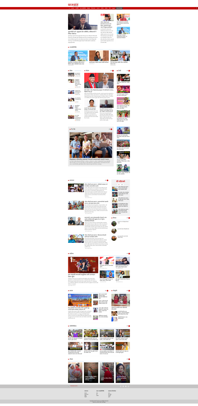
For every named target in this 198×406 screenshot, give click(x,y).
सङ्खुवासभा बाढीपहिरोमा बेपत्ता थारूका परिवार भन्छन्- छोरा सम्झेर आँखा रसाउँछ (78, 82)
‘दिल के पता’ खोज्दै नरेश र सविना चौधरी (123, 83)
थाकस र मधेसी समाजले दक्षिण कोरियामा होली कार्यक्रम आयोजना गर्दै (103, 302)
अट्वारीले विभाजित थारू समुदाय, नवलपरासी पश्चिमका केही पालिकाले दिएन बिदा (123, 313)
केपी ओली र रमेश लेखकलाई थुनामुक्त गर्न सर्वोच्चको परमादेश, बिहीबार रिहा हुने (99, 91)
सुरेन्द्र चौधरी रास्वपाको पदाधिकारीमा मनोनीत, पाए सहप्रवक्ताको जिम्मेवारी (122, 36)
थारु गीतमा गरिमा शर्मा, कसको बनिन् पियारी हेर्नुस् (123, 148)
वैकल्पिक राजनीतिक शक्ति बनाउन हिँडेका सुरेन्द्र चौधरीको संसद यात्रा (76, 63)
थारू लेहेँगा (109, 394)
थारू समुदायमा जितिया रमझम (77, 74)
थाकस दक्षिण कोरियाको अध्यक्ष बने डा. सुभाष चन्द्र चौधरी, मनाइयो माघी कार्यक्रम (103, 310)
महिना (122, 184)
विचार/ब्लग (93, 8)
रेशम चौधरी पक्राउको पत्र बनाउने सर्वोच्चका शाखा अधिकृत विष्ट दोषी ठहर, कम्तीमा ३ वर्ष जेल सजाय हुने (106, 110)
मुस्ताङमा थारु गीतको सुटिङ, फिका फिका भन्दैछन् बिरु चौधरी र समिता (123, 136)
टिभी (110, 8)
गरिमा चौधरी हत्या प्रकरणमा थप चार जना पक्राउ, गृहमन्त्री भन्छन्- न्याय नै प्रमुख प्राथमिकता (106, 24)
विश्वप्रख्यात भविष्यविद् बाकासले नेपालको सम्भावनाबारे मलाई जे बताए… (90, 159)
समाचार (72, 8)
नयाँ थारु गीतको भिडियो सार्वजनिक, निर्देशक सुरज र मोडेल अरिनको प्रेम (123, 161)
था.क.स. (98, 8)
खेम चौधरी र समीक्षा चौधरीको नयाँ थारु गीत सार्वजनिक (123, 173)
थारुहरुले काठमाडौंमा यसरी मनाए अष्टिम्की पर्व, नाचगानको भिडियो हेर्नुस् (91, 339)
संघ (96, 394)
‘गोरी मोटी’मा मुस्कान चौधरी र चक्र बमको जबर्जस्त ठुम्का (122, 94)
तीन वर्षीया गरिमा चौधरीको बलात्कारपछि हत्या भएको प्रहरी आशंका (123, 194)
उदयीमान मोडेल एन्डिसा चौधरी (106, 379)
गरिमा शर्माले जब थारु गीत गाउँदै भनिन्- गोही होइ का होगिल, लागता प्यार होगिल (123, 107)
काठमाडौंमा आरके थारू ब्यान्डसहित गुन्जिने (106, 266)
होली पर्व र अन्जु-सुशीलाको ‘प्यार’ (73, 379)
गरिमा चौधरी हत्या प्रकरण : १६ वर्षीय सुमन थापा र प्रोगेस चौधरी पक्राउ (123, 199)
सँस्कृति (85, 397)
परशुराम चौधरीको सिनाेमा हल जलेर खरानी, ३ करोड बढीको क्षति (106, 339)
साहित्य (106, 8)
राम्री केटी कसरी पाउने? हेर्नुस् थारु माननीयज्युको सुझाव (122, 351)
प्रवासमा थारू (86, 394)
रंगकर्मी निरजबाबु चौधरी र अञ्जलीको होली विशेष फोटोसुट (91, 378)
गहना (109, 393)
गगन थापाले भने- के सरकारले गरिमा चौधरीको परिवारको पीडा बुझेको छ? (123, 23)
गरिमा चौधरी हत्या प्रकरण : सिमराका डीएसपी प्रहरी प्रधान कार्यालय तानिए (95, 236)
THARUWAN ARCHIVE (73, 386)
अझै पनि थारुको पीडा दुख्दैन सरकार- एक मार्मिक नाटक (91, 351)
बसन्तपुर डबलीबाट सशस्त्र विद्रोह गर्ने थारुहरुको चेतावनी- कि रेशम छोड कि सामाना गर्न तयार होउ (107, 352)
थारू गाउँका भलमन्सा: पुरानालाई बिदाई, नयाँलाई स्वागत (78, 117)
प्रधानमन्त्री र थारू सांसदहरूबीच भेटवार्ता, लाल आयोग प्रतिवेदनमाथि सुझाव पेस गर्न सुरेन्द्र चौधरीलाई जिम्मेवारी (96, 219)
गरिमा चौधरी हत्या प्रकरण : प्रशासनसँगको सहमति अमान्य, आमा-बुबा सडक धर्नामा (96, 202)
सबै (111, 71)
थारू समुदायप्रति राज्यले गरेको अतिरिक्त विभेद (123, 237)
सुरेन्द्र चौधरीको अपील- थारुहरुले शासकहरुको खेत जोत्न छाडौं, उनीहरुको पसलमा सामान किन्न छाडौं (75, 352)
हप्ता (119, 184)
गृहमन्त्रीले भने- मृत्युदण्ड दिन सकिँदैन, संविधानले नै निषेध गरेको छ (82, 32)
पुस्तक (109, 397)
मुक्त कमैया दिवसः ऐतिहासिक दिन (123, 229)
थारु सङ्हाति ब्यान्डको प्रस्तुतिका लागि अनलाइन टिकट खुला (81, 275)
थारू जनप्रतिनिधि (83, 8)
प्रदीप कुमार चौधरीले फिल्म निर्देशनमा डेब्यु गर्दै (123, 279)
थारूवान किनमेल (119, 8)
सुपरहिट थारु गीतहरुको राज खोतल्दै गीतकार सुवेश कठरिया (75, 339)
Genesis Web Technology (101, 402)
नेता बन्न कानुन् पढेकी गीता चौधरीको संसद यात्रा (119, 63)
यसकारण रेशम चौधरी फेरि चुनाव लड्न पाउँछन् (78, 92)
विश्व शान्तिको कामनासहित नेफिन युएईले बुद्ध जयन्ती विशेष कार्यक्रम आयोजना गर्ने (78, 309)
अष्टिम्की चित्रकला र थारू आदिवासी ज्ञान (122, 317)
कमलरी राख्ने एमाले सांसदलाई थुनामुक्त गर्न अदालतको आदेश (90, 108)
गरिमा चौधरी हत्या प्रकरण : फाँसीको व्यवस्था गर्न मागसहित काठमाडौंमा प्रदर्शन (96, 185)
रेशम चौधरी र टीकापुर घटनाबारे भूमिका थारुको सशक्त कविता (122, 339)
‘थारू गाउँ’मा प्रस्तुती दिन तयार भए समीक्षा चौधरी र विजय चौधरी (106, 279)
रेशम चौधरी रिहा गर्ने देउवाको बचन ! (78, 99)
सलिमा (102, 8)
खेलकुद (88, 8)
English (113, 8)
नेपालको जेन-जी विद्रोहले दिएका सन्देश (123, 222)
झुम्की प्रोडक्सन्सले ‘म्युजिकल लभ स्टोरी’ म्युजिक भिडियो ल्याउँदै (122, 266)
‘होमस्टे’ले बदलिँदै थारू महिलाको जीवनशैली (119, 308)
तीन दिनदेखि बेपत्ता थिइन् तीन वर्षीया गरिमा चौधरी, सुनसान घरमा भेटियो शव (123, 205)
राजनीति (77, 8)
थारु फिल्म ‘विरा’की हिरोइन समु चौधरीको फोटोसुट (121, 378)
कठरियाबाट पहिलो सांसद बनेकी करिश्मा (99, 62)
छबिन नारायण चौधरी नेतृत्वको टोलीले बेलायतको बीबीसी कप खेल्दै (103, 296)
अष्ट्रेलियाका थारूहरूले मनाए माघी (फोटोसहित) (103, 316)
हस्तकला (109, 395)
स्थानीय (97, 395)
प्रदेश (97, 393)
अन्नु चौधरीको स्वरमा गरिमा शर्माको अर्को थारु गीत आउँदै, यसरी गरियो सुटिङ (122, 120)
